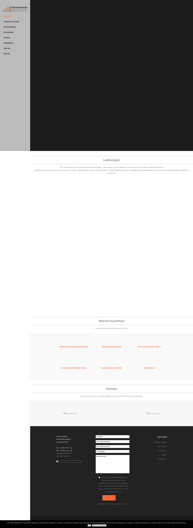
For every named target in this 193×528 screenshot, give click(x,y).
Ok (89, 525)
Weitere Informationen (99, 525)
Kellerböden (163, 450)
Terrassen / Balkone (160, 442)
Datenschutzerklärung (118, 477)
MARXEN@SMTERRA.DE (64, 453)
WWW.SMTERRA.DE (63, 456)
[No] (190, 524)
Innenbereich (162, 459)
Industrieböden (162, 446)
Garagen (164, 455)
